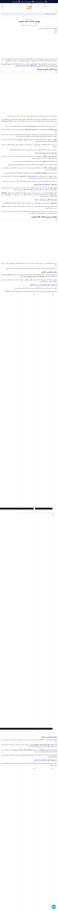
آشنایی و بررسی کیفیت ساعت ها (42, 199)
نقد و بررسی (30, 19)
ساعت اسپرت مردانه (31, 64)
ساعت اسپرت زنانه (30, 126)
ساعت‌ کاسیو (10, 274)
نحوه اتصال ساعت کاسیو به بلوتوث (42, 184)
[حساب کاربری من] (5, 6)
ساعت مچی (30, 58)
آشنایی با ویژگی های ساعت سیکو (42, 760)
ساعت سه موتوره (8, 121)
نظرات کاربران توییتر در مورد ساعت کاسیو (40, 284)
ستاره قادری (23, 25)
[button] (46, 6)
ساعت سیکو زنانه (43, 749)
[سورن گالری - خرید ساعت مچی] (29, 6)
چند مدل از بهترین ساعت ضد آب (42, 153)
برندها (27, 19)
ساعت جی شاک (31, 176)
